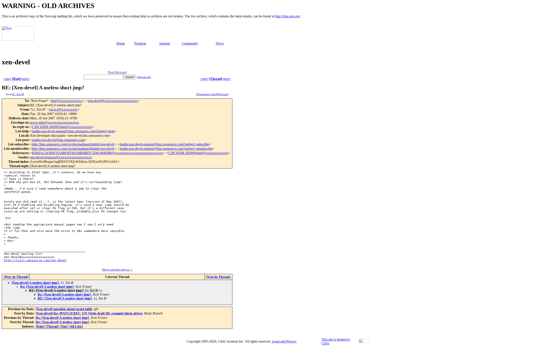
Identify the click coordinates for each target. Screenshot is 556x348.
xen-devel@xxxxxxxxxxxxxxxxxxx (113, 101)
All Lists (121, 72)
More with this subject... (117, 269)
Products (140, 43)
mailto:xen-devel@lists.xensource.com (58, 140)
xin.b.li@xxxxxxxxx (63, 109)
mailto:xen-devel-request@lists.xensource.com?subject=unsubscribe (166, 148)
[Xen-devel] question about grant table (64, 309)
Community (190, 43)
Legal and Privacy (284, 341)
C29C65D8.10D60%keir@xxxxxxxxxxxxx (62, 127)
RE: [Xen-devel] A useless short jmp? (65, 298)
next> (26, 79)
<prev (7, 79)
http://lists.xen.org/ (287, 16)
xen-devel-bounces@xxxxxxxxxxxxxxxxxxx (61, 157)
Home (120, 43)
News (220, 43)
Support (164, 43)
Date (16, 79)
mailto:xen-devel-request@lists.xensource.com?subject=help (73, 131)
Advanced (144, 77)
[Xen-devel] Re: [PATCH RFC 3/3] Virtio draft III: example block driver (89, 313)
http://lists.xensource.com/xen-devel (35, 260)
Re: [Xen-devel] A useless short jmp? (47, 286)
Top (111, 72)
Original (222, 94)
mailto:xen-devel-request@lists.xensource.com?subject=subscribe (164, 144)
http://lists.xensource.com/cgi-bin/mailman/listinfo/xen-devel (73, 144)
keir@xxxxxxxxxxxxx (66, 101)
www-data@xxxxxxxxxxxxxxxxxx (54, 122)
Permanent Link (206, 94)
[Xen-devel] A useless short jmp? (35, 283)
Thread (215, 79)
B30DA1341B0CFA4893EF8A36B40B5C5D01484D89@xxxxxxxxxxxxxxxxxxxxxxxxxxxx (97, 153)
